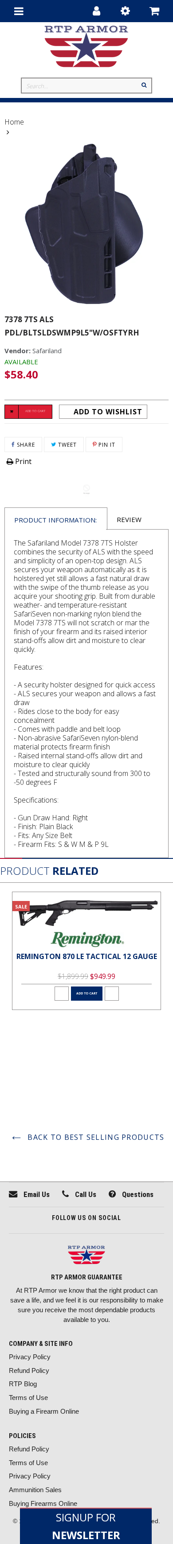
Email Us (36, 1194)
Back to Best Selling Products (94, 1137)
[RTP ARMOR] (86, 1256)
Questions (136, 1194)
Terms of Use (28, 1397)
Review (129, 519)
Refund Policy (29, 1370)
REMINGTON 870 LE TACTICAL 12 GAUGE (86, 956)
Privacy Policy (30, 1357)
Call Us (84, 1194)
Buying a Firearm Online (44, 1411)
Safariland (47, 350)
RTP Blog (23, 1384)
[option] (86, 951)
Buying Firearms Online (43, 1503)
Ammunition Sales (35, 1489)
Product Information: (55, 519)
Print (22, 461)
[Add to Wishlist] (62, 993)
